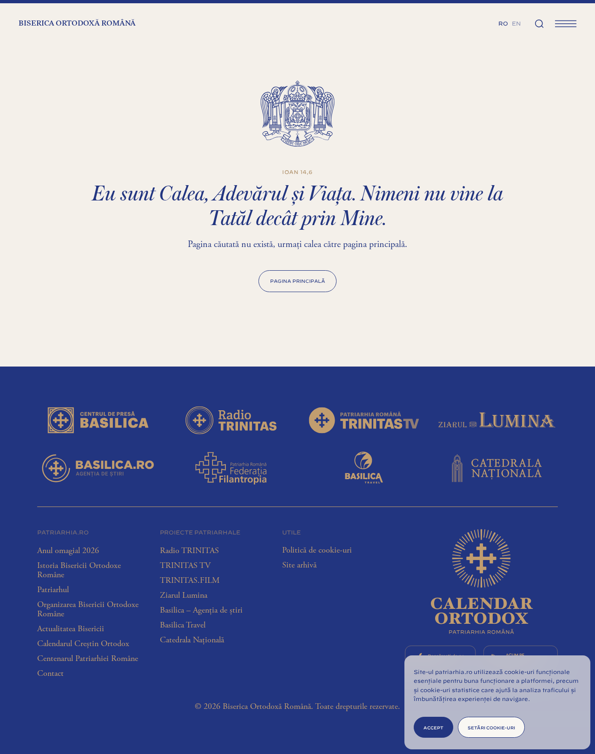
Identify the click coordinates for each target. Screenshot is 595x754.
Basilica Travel (182, 625)
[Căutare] (539, 23)
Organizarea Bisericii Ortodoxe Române (88, 609)
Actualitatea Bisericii (70, 629)
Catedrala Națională (192, 640)
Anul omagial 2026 (68, 550)
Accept (433, 727)
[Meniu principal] (565, 23)
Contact (50, 673)
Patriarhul (53, 589)
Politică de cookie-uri (317, 550)
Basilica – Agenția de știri (201, 610)
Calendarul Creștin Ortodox (83, 643)
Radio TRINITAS (189, 550)
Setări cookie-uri (491, 727)
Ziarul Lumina (183, 595)
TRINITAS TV (185, 565)
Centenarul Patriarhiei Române (87, 658)
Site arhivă (299, 565)
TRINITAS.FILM (189, 580)
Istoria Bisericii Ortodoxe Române (79, 570)
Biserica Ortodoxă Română (77, 23)
